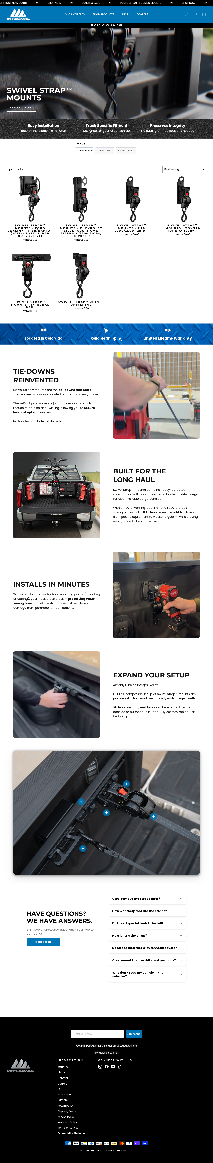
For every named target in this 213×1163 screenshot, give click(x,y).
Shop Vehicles (75, 14)
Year (81, 144)
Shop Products (104, 14)
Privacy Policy (66, 1116)
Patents (63, 1100)
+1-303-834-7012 (112, 25)
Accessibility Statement (73, 1133)
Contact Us (43, 942)
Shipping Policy (67, 1111)
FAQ (60, 1089)
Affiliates (63, 1067)
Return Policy (66, 1105)
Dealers (142, 14)
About (61, 1072)
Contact (63, 1078)
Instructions (65, 1094)
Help (125, 14)
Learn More (21, 107)
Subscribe (133, 1034)
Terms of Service (68, 1127)
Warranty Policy (67, 1122)
